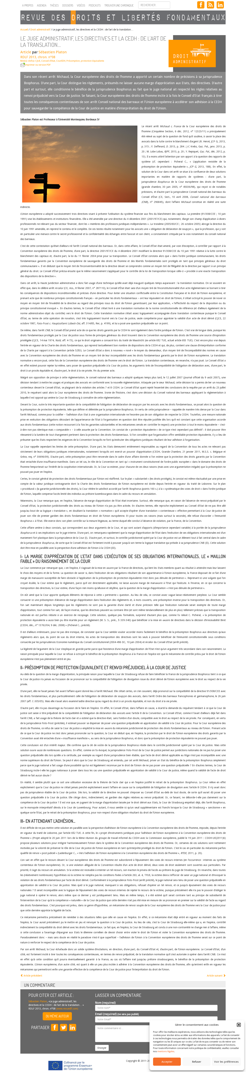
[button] (239, 1025)
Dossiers (67, 5)
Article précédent (32, 975)
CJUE (37, 60)
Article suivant (215, 975)
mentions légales (165, 1051)
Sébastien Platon (53, 52)
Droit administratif (40, 29)
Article (25, 52)
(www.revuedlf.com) (66, 1008)
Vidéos (81, 5)
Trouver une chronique (119, 5)
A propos (27, 5)
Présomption (73, 60)
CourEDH (60, 60)
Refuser (196, 1061)
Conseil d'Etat (48, 60)
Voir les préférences (226, 1061)
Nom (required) (105, 1002)
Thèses (54, 5)
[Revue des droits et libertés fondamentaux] (123, 17)
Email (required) (117, 1014)
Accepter (167, 1061)
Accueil (24, 29)
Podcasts (95, 5)
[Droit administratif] (199, 53)
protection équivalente (92, 60)
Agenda (41, 5)
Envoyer (101, 1047)
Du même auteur (57, 1016)
